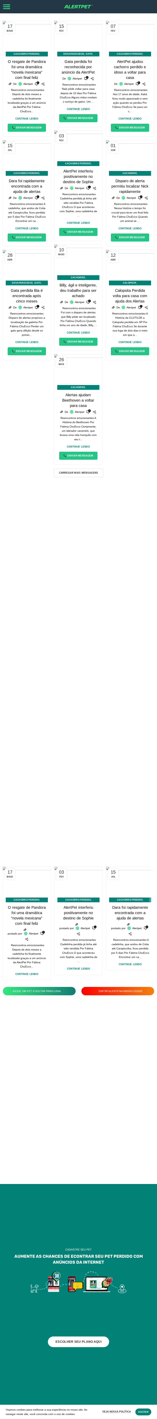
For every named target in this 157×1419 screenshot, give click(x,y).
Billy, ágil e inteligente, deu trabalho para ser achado (78, 290)
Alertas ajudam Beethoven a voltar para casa (78, 400)
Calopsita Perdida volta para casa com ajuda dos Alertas (130, 295)
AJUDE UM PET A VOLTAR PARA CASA (37, 991)
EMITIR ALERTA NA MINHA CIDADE (120, 991)
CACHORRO (130, 173)
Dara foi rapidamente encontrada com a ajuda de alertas (27, 186)
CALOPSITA (130, 283)
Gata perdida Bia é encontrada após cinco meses (27, 295)
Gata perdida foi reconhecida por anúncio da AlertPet (78, 66)
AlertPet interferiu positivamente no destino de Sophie (78, 176)
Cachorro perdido (26, 54)
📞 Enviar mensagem (27, 127)
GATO (89, 54)
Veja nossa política (116, 1411)
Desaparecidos (73, 54)
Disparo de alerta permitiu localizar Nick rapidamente (129, 186)
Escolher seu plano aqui (78, 1341)
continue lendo (26, 118)
